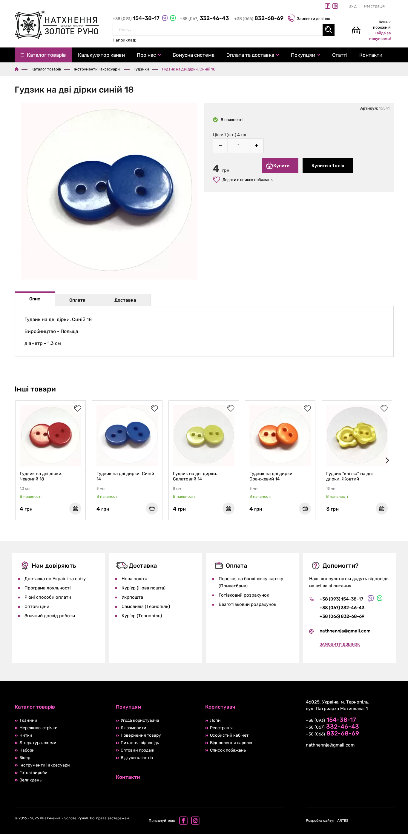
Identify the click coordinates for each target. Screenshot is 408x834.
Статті (339, 55)
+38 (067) (204, 18)
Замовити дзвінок (313, 18)
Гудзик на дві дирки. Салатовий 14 (195, 476)
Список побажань (228, 750)
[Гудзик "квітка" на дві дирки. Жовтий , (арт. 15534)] (357, 435)
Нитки (25, 735)
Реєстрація (374, 6)
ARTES (327, 820)
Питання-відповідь (140, 742)
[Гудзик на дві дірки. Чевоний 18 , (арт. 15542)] (50, 435)
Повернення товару (141, 735)
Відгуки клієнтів (137, 757)
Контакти (370, 55)
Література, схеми (37, 742)
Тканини (28, 720)
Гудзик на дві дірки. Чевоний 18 (41, 476)
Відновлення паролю (231, 742)
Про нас (146, 55)
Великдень (30, 780)
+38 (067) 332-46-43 (342, 607)
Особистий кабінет (229, 735)
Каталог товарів (46, 55)
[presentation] (386, 460)
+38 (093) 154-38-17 (341, 599)
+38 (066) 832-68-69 (342, 616)
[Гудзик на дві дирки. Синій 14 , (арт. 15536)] (127, 435)
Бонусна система (193, 55)
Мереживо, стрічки (38, 727)
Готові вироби (33, 772)
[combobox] (224, 30)
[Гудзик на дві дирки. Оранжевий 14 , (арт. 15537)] (280, 435)
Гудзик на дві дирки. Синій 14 (125, 476)
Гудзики (141, 69)
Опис (34, 299)
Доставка (125, 300)
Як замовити (133, 727)
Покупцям (303, 55)
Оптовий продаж (137, 750)
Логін (215, 720)
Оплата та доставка (250, 55)
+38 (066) (258, 18)
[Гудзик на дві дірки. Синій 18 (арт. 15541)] (109, 192)
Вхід (353, 6)
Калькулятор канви (101, 55)
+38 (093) (137, 18)
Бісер (24, 757)
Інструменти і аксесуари (97, 69)
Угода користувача (140, 720)
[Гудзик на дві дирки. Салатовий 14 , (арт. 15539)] (203, 435)
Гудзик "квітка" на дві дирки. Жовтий (349, 476)
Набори (27, 750)
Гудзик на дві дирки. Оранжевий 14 (271, 476)
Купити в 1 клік (328, 165)
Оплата (77, 300)
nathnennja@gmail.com (345, 631)
